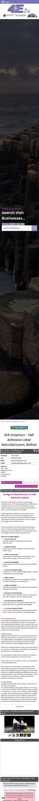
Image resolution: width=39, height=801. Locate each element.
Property (12, 224)
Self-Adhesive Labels (8, 618)
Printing (23, 421)
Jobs (22, 224)
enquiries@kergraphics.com (21, 463)
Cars (18, 224)
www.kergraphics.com (19, 461)
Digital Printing (6, 634)
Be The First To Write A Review (27, 486)
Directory (5, 224)
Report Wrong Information (12, 482)
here (21, 797)
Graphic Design (6, 682)
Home (2, 421)
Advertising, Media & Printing (12, 421)
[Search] (34, 228)
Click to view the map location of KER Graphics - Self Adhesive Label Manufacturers (19, 784)
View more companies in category (19, 791)
